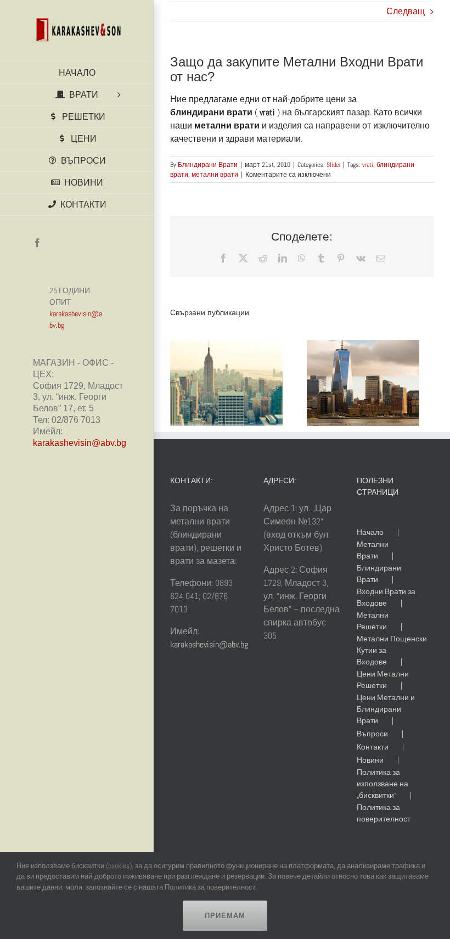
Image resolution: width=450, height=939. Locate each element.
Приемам (225, 916)
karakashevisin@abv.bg (79, 443)
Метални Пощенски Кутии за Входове (392, 650)
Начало (370, 532)
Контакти (373, 747)
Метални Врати (373, 550)
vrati (367, 164)
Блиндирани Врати (208, 164)
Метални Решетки (373, 620)
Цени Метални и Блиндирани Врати (386, 708)
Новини (370, 760)
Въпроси (372, 734)
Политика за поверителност (383, 813)
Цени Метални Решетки (383, 679)
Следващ (405, 11)
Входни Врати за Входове (386, 597)
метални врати (215, 174)
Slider (333, 164)
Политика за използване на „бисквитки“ (382, 783)
